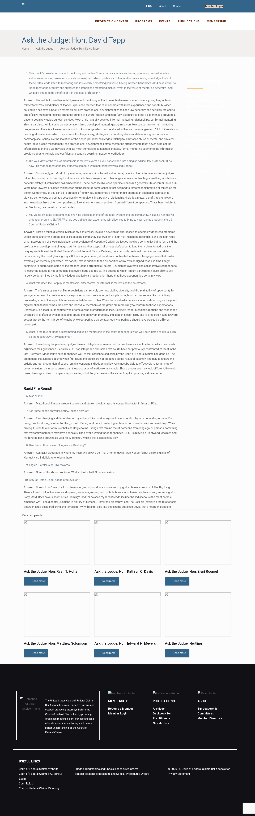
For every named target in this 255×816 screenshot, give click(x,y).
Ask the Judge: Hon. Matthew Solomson (55, 643)
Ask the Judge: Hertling (183, 643)
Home (25, 48)
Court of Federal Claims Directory (39, 788)
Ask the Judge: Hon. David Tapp (79, 48)
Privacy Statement (179, 773)
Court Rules (26, 783)
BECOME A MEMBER (207, 171)
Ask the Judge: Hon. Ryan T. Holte (50, 571)
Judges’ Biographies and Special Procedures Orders (106, 769)
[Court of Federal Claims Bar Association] (23, 4)
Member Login (214, 6)
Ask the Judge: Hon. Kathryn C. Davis (123, 571)
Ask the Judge (44, 48)
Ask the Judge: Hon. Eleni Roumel (191, 571)
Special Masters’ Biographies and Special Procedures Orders (112, 773)
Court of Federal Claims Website (38, 769)
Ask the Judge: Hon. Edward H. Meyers (125, 643)
